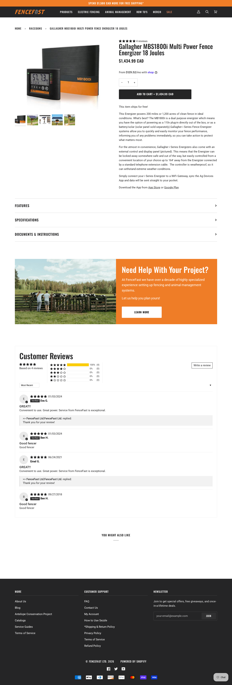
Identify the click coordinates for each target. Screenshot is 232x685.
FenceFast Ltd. (98, 661)
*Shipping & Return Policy (99, 626)
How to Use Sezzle (95, 620)
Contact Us (91, 607)
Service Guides (24, 626)
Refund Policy (92, 645)
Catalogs (20, 620)
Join (208, 616)
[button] (127, 41)
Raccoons (35, 28)
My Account (91, 614)
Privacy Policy (92, 633)
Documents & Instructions (37, 234)
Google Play (171, 187)
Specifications (27, 219)
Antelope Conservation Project (33, 614)
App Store (154, 187)
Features (22, 205)
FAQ (86, 601)
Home (18, 28)
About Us (20, 601)
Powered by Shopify (133, 661)
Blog (17, 607)
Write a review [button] (202, 365)
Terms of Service (25, 633)
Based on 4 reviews (31, 368)
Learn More (141, 312)
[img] (38, 396)
